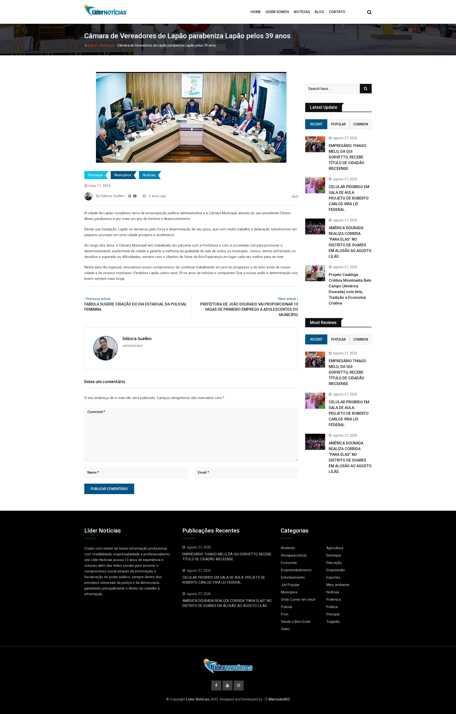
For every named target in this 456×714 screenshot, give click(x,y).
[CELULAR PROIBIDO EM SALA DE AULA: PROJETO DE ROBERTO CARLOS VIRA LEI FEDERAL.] (315, 185)
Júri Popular (290, 585)
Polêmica (333, 599)
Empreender (335, 570)
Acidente (288, 548)
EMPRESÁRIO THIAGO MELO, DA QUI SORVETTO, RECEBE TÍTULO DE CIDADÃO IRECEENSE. (347, 157)
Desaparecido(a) (294, 555)
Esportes (333, 577)
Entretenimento (293, 577)
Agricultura (334, 548)
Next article (287, 299)
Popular (338, 124)
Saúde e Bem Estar (296, 621)
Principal (332, 614)
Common (360, 124)
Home (256, 12)
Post (284, 614)
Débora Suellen (137, 338)
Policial (286, 607)
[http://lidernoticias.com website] (130, 196)
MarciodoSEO (279, 699)
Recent (316, 124)
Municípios (122, 175)
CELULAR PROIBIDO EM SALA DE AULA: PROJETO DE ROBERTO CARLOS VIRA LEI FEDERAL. (349, 198)
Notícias (302, 12)
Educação (334, 563)
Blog (319, 12)
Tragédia (333, 621)
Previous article (98, 299)
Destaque (107, 45)
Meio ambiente (337, 585)
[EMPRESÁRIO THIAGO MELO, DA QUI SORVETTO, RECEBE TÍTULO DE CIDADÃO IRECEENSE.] (315, 144)
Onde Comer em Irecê (298, 599)
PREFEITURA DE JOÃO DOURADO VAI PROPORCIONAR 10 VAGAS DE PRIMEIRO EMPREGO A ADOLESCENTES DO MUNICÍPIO (249, 309)
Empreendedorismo (296, 570)
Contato (337, 12)
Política (332, 607)
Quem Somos (277, 12)
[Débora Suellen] (135, 196)
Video (285, 629)
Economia (289, 563)
